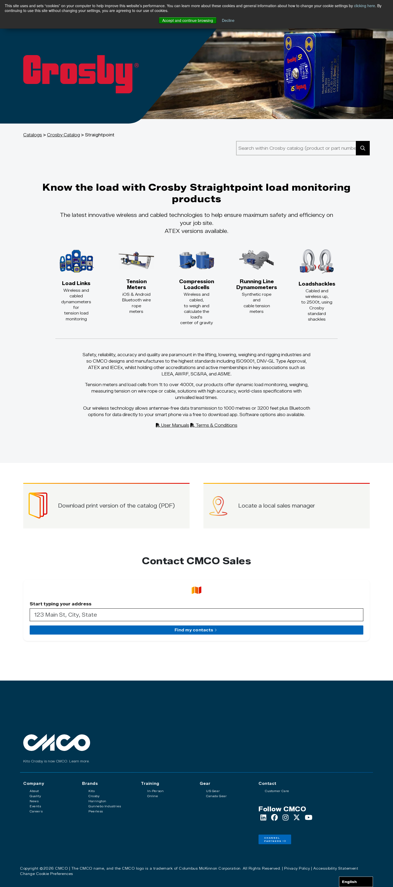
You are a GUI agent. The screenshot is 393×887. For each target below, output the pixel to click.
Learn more (79, 761)
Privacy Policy (297, 868)
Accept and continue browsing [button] (187, 20)
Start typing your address (60, 604)
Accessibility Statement (335, 868)
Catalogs (32, 134)
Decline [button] (228, 20)
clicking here (364, 5)
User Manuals (174, 425)
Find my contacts (194, 630)
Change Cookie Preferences (46, 873)
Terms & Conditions (216, 425)
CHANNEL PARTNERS (273, 839)
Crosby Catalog (63, 134)
